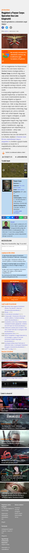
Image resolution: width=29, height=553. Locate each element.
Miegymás (4, 536)
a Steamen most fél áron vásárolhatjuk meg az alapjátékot (14, 139)
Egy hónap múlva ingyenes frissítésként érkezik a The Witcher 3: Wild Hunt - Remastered (14, 256)
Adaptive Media (5, 544)
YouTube (17, 509)
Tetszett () (8, 157)
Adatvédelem (5, 517)
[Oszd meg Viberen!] (16, 217)
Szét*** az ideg (9, 349)
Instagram (17, 511)
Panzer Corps (17, 181)
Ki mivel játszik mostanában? (12, 314)
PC (20, 183)
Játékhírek (6, 10)
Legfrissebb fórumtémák (9, 304)
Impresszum (5, 513)
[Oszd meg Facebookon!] (2, 27)
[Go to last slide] (4, 170)
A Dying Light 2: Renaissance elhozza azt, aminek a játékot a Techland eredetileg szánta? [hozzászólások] (15, 318)
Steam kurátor (18, 515)
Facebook (17, 508)
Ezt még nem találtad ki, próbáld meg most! (14, 299)
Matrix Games (20, 189)
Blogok (3, 522)
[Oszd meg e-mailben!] (10, 27)
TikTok (16, 517)
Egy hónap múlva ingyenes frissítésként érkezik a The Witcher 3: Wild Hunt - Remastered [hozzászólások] (14, 308)
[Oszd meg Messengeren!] (12, 217)
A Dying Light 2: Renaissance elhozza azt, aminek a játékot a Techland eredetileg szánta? (14, 260)
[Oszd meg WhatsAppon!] (21, 217)
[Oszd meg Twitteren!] (6, 27)
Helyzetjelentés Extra (10, 333)
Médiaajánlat (5, 515)
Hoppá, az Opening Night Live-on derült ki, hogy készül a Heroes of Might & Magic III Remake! (13, 265)
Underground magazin (7, 529)
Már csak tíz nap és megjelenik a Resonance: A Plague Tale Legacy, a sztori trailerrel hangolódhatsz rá (14, 271)
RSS (2, 519)
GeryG (6, 31)
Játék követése (22, 157)
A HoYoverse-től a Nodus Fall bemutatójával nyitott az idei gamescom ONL (14, 276)
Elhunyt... (7, 312)
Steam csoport (18, 513)
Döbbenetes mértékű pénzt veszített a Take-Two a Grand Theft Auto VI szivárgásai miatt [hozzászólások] (16, 329)
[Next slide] (25, 170)
